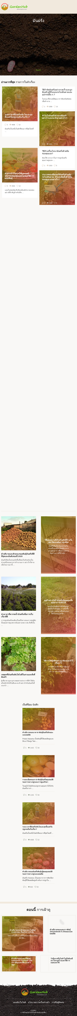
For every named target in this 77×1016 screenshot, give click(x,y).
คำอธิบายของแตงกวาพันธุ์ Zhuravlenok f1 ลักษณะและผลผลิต (61, 932)
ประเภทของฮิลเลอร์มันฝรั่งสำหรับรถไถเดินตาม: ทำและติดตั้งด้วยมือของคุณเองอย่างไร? (57, 176)
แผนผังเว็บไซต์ (19, 1002)
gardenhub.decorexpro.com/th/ (18, 6)
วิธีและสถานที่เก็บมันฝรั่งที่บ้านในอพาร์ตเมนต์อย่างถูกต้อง (58, 541)
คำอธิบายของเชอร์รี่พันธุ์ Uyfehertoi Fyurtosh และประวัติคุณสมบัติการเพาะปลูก (21, 962)
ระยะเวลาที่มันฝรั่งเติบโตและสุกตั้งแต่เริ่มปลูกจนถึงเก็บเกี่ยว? (18, 115)
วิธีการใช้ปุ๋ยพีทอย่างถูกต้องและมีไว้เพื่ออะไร (58, 662)
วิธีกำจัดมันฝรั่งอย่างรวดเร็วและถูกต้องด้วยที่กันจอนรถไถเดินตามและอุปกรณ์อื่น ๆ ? (57, 92)
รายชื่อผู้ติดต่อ (58, 1002)
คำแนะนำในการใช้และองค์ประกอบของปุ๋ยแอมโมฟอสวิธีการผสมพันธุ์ (19, 175)
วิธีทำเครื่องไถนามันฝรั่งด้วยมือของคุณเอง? (55, 152)
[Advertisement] (38, 37)
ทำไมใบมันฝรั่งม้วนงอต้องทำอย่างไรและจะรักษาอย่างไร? (54, 116)
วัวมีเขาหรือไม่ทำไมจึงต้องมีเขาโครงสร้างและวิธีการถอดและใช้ (62, 961)
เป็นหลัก (38, 70)
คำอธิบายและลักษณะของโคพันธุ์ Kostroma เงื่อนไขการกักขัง (23, 931)
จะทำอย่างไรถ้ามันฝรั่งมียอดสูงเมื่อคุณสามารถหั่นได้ (58, 601)
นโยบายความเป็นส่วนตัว (39, 1002)
